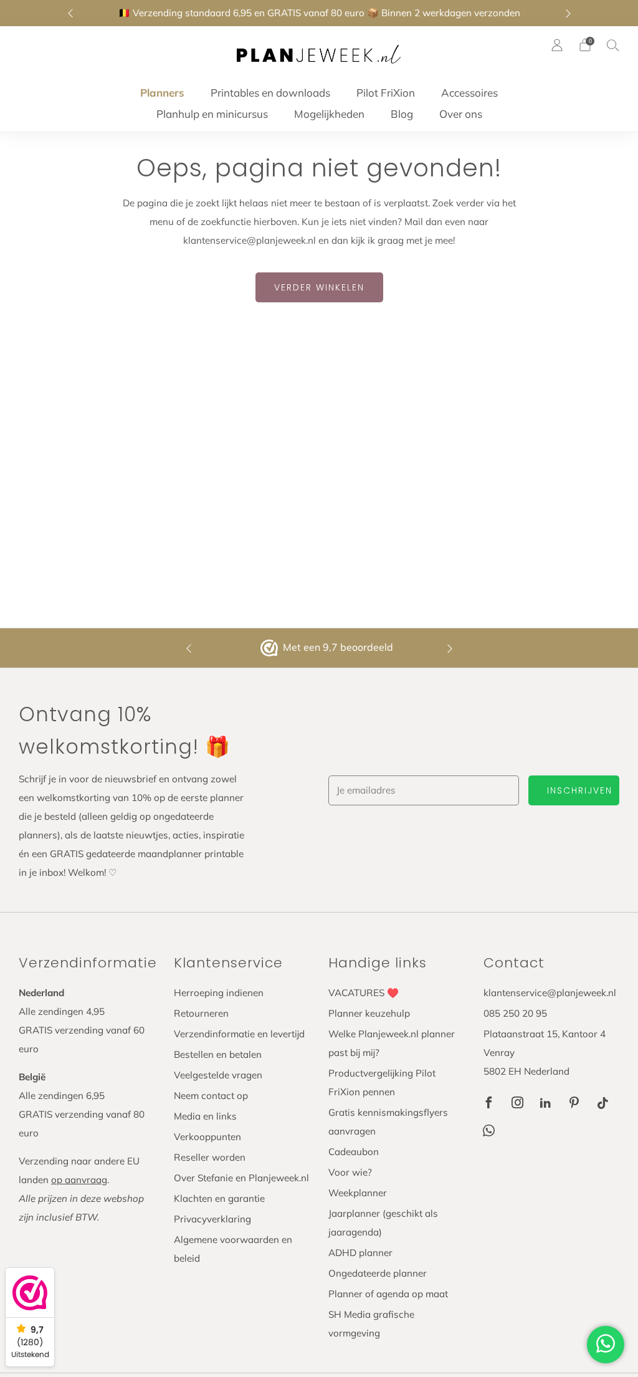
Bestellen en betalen (218, 1054)
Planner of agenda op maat (388, 1294)
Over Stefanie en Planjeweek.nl (241, 1178)
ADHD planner (360, 1253)
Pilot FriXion (385, 92)
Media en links (205, 1116)
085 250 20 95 (515, 1013)
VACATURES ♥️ (363, 993)
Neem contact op (211, 1095)
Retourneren (201, 1013)
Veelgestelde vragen (218, 1075)
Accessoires (469, 92)
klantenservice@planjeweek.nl (549, 993)
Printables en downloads (270, 92)
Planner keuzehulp (369, 1013)
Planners (162, 92)
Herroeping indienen (219, 993)
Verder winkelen (319, 287)
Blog (402, 113)
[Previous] (70, 13)
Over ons (460, 113)
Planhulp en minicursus (212, 113)
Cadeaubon (353, 1152)
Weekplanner (357, 1193)
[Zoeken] (613, 45)
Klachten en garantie (219, 1198)
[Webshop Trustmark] (270, 648)
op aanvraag (79, 1180)
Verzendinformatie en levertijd (239, 1034)
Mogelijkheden (329, 113)
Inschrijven (579, 790)
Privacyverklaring (212, 1219)
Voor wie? (350, 1172)
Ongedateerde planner (377, 1273)
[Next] (568, 13)
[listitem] (319, 13)
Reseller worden (209, 1157)
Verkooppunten (207, 1137)
